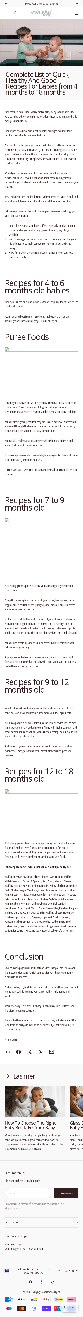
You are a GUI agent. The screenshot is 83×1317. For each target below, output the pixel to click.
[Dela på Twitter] (29, 1052)
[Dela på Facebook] (18, 1052)
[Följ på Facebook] (30, 1282)
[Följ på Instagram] (41, 1282)
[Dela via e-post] (51, 1052)
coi (59, 1292)
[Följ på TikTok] (52, 1282)
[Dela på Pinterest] (40, 1052)
